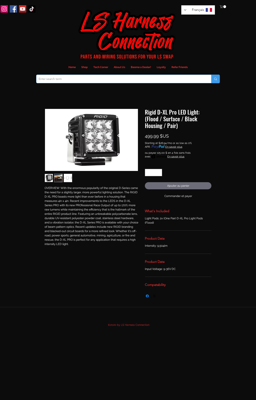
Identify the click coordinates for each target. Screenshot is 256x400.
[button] (223, 6)
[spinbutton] (153, 172)
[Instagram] (4, 9)
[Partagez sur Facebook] (147, 296)
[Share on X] (154, 296)
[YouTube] (22, 9)
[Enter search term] (215, 79)
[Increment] (159, 172)
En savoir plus (173, 146)
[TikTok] (31, 9)
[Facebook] (13, 9)
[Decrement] (147, 172)
